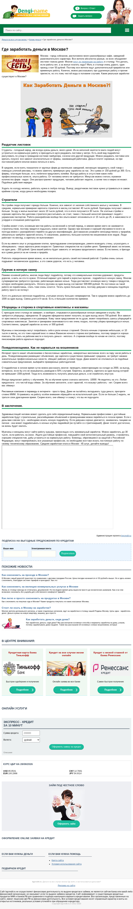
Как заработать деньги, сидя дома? (48, 619)
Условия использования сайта (67, 864)
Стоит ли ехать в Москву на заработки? (26, 607)
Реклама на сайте (66, 885)
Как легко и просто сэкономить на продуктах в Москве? (36, 598)
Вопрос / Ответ (88, 8)
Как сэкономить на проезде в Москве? (25, 575)
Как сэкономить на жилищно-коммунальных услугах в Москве (40, 586)
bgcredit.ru (126, 536)
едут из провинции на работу (88, 61)
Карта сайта (58, 860)
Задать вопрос (85, 16)
